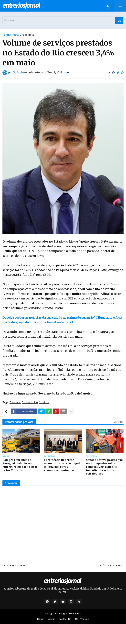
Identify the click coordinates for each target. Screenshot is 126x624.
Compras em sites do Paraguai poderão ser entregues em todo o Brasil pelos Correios (21, 465)
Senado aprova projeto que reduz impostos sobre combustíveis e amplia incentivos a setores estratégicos (104, 466)
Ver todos (119, 421)
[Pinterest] (56, 411)
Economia (27, 35)
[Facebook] (113, 72)
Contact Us (65, 619)
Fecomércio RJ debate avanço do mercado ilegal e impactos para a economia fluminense (62, 465)
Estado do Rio (30, 402)
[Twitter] (118, 72)
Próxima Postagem (111, 565)
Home (40, 619)
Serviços (44, 402)
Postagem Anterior (15, 565)
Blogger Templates (70, 613)
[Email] (63, 411)
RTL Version (82, 619)
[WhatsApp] (122, 72)
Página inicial (11, 35)
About (51, 619)
